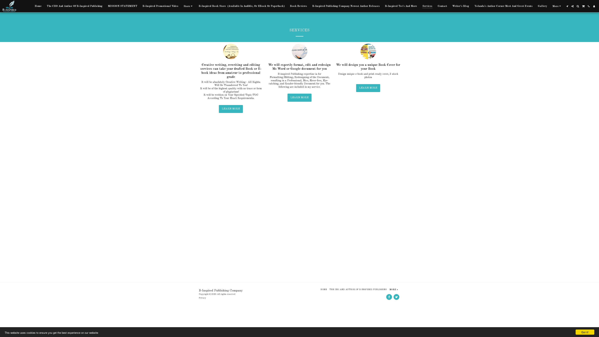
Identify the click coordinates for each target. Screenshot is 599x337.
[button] (567, 6)
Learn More (231, 108)
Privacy (202, 298)
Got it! (585, 332)
